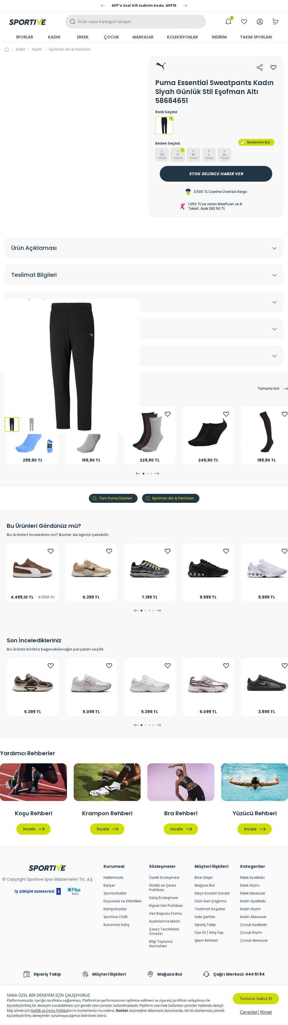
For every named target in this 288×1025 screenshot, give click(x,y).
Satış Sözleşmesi (163, 898)
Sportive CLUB (115, 917)
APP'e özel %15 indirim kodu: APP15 (144, 5)
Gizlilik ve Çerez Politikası (162, 887)
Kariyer (109, 885)
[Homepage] (27, 21)
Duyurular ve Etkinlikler (123, 901)
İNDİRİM (219, 37)
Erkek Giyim (250, 885)
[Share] (259, 67)
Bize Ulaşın (204, 877)
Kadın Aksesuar (253, 917)
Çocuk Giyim (251, 932)
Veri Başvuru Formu (165, 913)
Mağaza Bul (205, 885)
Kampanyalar (115, 909)
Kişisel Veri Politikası (166, 905)
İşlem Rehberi (206, 940)
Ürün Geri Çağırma (210, 901)
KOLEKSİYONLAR (182, 37)
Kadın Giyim (250, 909)
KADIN (54, 37)
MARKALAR (143, 37)
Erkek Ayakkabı (252, 877)
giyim (37, 49)
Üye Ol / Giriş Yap (209, 932)
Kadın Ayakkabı (253, 901)
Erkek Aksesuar (252, 893)
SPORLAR (24, 37)
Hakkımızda (113, 877)
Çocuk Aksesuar (254, 940)
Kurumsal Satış (116, 925)
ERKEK (83, 37)
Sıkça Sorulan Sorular (212, 893)
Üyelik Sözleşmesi (164, 877)
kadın (20, 49)
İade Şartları (205, 917)
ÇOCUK (111, 37)
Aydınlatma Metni (164, 921)
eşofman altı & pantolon (70, 49)
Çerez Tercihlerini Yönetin (164, 931)
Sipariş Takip (205, 925)
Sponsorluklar (115, 893)
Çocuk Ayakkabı (253, 925)
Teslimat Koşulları (210, 909)
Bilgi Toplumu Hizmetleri (161, 943)
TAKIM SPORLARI (256, 37)
